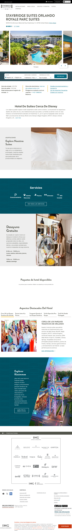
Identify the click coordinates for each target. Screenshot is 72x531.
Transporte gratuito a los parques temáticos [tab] (36, 314)
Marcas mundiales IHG (25, 495)
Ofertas (18, 9)
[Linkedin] (10, 493)
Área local (31, 6)
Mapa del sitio (57, 498)
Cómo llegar (52, 23)
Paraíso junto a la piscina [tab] (20, 314)
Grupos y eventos (43, 6)
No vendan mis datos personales (61, 495)
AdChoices (56, 500)
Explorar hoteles (23, 499)
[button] (67, 2)
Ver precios (60, 76)
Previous (61, 65)
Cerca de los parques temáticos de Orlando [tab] (7, 314)
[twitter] (7, 493)
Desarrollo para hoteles (25, 497)
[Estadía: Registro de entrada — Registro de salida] (13, 77)
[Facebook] (4, 493)
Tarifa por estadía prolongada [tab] (63, 314)
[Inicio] (3, 433)
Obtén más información (62, 512)
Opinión (56, 502)
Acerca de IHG (23, 493)
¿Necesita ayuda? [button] (8, 1)
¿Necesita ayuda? (24, 501)
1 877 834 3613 (19, 507)
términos (39, 526)
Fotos (54, 6)
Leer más (18, 118)
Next (65, 65)
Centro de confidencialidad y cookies (60, 493)
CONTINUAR (65, 526)
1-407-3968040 (37, 92)
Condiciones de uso (41, 492)
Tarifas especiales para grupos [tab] (50, 314)
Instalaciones (20, 6)
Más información (48, 351)
